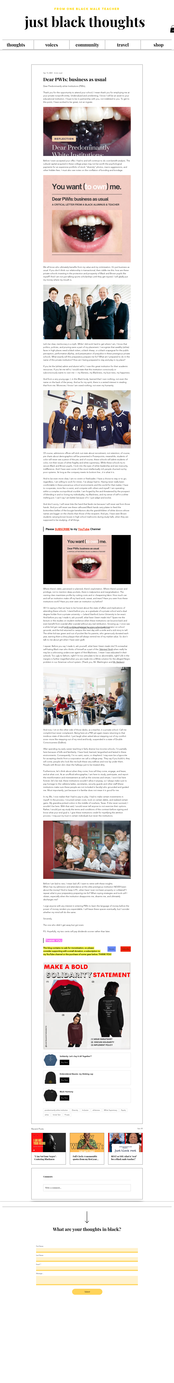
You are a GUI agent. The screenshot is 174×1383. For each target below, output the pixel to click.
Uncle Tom (57, 1115)
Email (38, 1264)
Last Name (39, 1255)
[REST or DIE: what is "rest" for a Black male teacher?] (125, 1142)
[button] (87, 1060)
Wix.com (106, 628)
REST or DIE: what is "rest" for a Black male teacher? (124, 1158)
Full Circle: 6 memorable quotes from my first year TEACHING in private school (87, 1158)
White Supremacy (110, 1110)
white (47, 1115)
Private (67, 1115)
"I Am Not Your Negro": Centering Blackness (45, 1158)
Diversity (75, 1110)
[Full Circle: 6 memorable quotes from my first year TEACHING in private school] (87, 1142)
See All (140, 1128)
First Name (39, 1246)
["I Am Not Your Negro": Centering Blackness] (48, 1142)
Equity (123, 1110)
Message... (40, 1273)
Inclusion (85, 1110)
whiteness (96, 1110)
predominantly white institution (56, 1110)
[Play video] (87, 131)
